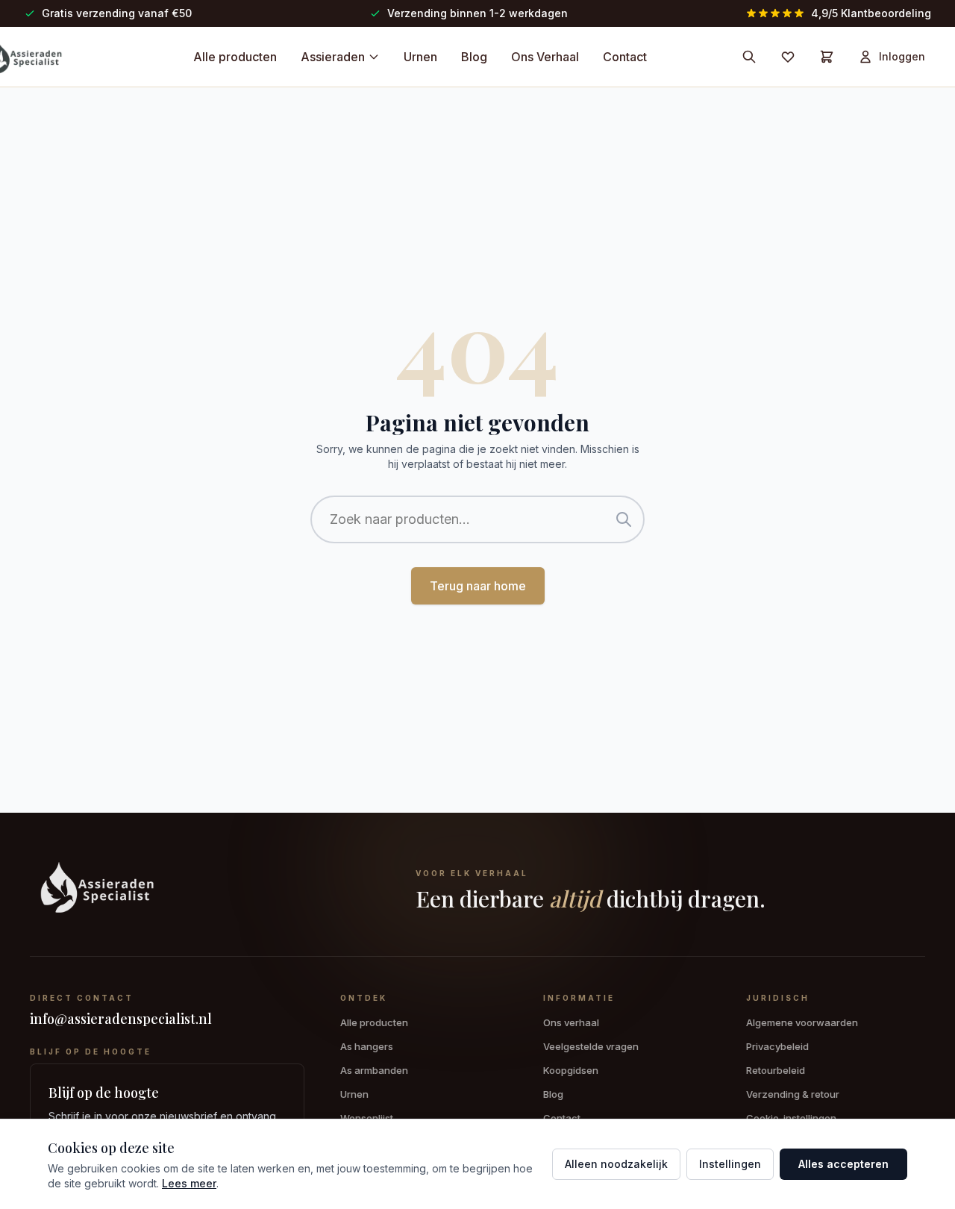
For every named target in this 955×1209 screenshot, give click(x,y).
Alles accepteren (843, 1164)
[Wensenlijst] (787, 56)
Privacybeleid (777, 1046)
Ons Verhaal (545, 56)
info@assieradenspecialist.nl (121, 1019)
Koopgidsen (570, 1070)
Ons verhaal (571, 1022)
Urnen (420, 56)
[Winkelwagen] (826, 56)
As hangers (366, 1046)
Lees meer (189, 1183)
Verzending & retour (792, 1094)
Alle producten (235, 56)
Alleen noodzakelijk (616, 1164)
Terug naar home (478, 585)
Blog (474, 56)
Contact (625, 56)
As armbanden (374, 1070)
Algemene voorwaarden (802, 1022)
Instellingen (730, 1164)
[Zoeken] (749, 56)
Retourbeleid (775, 1070)
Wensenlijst (366, 1118)
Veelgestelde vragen (591, 1046)
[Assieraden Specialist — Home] (208, 890)
